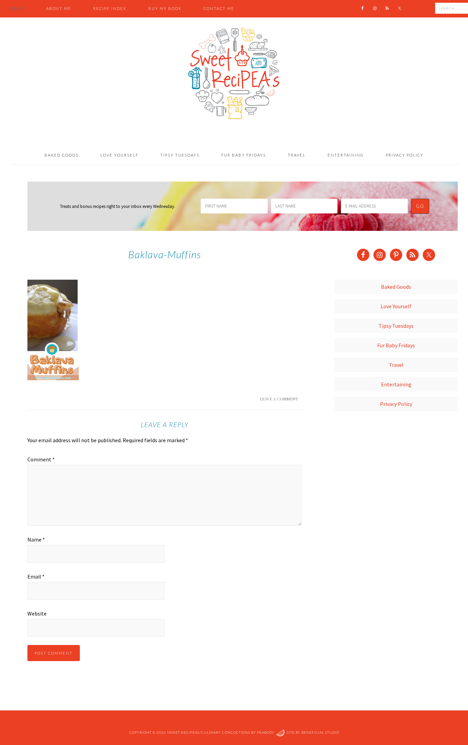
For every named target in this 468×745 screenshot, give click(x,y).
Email (36, 576)
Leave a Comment (279, 398)
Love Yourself (396, 306)
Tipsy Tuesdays (396, 325)
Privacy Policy (396, 403)
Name (36, 539)
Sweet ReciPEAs (234, 73)
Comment (41, 459)
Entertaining (396, 384)
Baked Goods (396, 286)
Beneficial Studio (320, 732)
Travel (396, 364)
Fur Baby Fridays (396, 345)
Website (37, 613)
